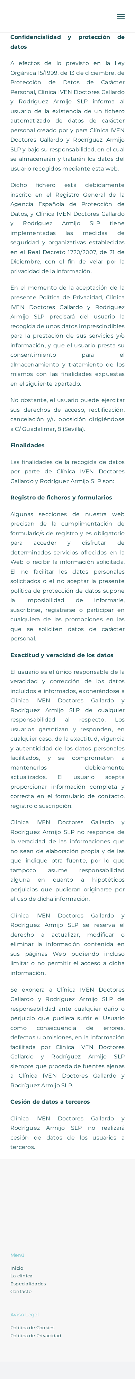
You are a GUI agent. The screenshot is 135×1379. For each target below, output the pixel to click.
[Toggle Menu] (120, 16)
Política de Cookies (32, 1327)
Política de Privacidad (35, 1335)
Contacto (21, 1291)
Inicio (16, 1268)
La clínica (21, 1275)
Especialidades (28, 1283)
